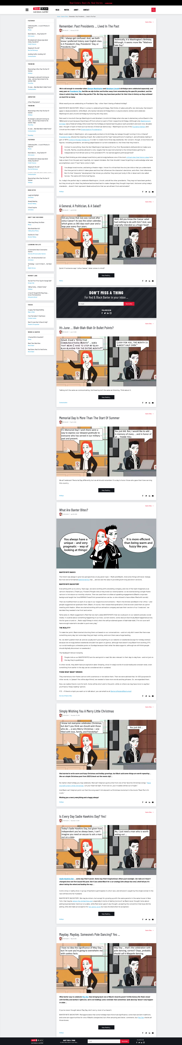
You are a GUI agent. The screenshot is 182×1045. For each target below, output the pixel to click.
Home (58, 16)
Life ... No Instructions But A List (37, 258)
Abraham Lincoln (112, 88)
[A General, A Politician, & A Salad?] (106, 239)
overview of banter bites (65, 696)
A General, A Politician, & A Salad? (80, 206)
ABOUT (76, 10)
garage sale (31, 283)
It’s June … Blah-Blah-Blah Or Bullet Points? (86, 327)
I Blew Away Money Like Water (36, 222)
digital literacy (32, 268)
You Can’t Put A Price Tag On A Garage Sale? (39, 281)
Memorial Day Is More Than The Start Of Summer (89, 417)
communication (63, 402)
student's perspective (33, 324)
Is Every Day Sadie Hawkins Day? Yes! (82, 816)
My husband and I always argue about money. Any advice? (38, 41)
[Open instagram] (110, 313)
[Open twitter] (105, 313)
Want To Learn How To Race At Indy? (37, 322)
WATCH (66, 10)
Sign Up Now (129, 304)
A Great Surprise (32, 207)
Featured (31, 21)
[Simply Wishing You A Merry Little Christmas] (106, 745)
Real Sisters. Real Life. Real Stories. (37, 349)
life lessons (31, 36)
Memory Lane (32, 275)
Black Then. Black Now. (34, 343)
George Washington (94, 88)
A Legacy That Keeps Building (36, 310)
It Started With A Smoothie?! (35, 337)
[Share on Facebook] (142, 191)
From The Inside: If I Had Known (36, 316)
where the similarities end (82, 901)
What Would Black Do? (34, 228)
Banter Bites (64, 16)
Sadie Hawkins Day (66, 879)
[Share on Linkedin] (149, 191)
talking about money (33, 231)
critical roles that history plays (137, 157)
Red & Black (31, 345)
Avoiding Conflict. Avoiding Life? (37, 54)
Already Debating (32, 201)
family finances (32, 44)
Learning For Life (34, 244)
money (29, 224)
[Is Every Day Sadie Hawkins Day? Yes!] (106, 850)
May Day (85, 997)
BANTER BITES (84, 580)
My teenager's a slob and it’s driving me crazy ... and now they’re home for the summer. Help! (38, 79)
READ (58, 10)
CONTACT (86, 10)
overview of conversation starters (37, 254)
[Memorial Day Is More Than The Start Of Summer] (106, 451)
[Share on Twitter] (146, 191)
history (61, 281)
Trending (31, 64)
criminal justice (32, 318)
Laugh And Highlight (33, 195)
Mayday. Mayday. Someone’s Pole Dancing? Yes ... (89, 934)
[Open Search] (153, 10)
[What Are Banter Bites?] (106, 544)
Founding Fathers (138, 127)
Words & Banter (34, 332)
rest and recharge (33, 50)
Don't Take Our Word (35, 217)
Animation (31, 97)
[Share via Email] (152, 191)
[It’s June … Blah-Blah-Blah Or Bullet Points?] (106, 361)
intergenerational (32, 297)
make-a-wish (31, 312)
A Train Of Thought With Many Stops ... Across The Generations (38, 294)
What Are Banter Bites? (73, 510)
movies (29, 30)
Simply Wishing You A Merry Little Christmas (86, 711)
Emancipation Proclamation (91, 129)
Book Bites (32, 190)
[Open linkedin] (107, 313)
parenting (30, 83)
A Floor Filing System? (34, 102)
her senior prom (95, 907)
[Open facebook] (102, 313)
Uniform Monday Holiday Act (79, 140)
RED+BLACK (65, 30)
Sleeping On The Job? (33, 48)
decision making (32, 203)
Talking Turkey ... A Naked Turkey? (37, 287)
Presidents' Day (76, 91)
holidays (61, 191)
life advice (31, 197)
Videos (30, 305)
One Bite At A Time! (33, 235)
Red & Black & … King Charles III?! (37, 34)
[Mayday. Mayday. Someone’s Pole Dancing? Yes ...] (106, 968)
